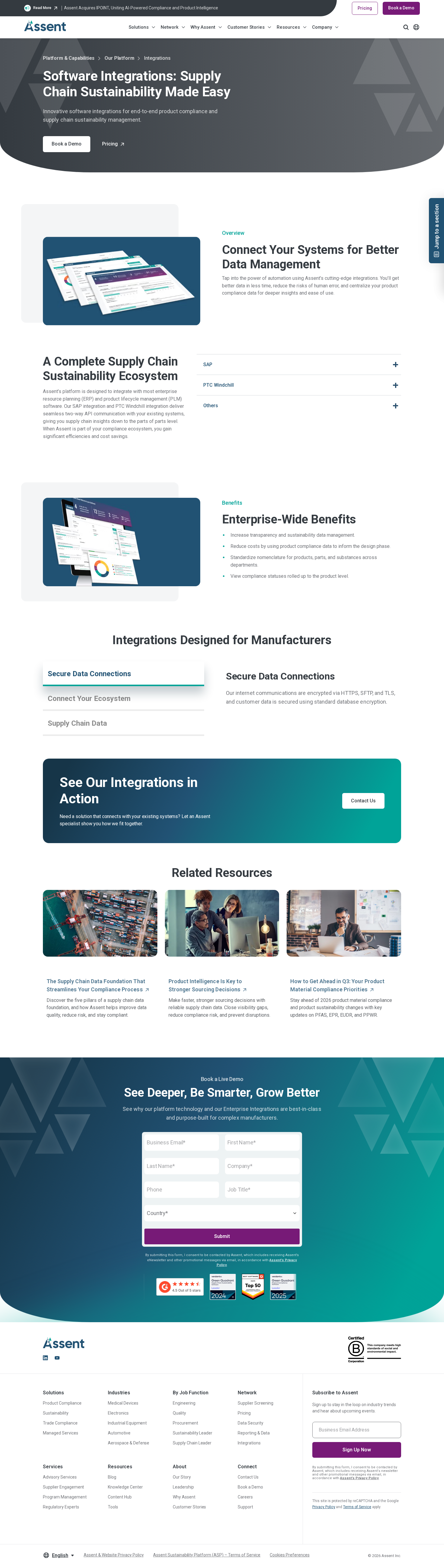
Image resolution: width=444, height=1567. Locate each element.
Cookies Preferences (289, 1555)
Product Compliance (62, 1403)
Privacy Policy (323, 1507)
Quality (179, 1413)
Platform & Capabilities (69, 58)
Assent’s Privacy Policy (359, 1478)
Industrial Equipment (127, 1423)
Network (170, 27)
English (60, 1555)
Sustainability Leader (192, 1433)
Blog (112, 1477)
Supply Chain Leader (192, 1443)
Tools (113, 1507)
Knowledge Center (125, 1487)
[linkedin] (45, 1357)
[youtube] (57, 1357)
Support (245, 1507)
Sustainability (56, 1413)
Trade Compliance (60, 1423)
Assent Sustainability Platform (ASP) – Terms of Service (206, 1555)
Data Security (250, 1423)
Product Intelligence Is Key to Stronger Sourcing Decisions (205, 985)
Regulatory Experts (61, 1507)
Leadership (183, 1487)
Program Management (65, 1497)
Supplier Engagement (63, 1487)
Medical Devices (123, 1403)
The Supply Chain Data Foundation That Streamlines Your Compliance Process (96, 985)
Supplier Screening (256, 1403)
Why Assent (203, 27)
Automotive (119, 1433)
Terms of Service (357, 1507)
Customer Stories (246, 27)
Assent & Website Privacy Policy (114, 1555)
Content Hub (120, 1497)
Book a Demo (401, 7)
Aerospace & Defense (128, 1443)
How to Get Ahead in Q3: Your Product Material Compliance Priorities (337, 985)
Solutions (139, 27)
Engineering (184, 1403)
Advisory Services (60, 1477)
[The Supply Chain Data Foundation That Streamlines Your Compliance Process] (100, 923)
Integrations (249, 1443)
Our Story (182, 1477)
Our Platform (119, 58)
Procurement (185, 1423)
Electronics (118, 1413)
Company (322, 27)
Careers (245, 1497)
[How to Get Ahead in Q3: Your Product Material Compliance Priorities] (344, 923)
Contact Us (248, 1477)
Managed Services (60, 1433)
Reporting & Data (254, 1433)
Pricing (365, 8)
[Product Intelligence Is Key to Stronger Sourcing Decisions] (222, 923)
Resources (288, 27)
